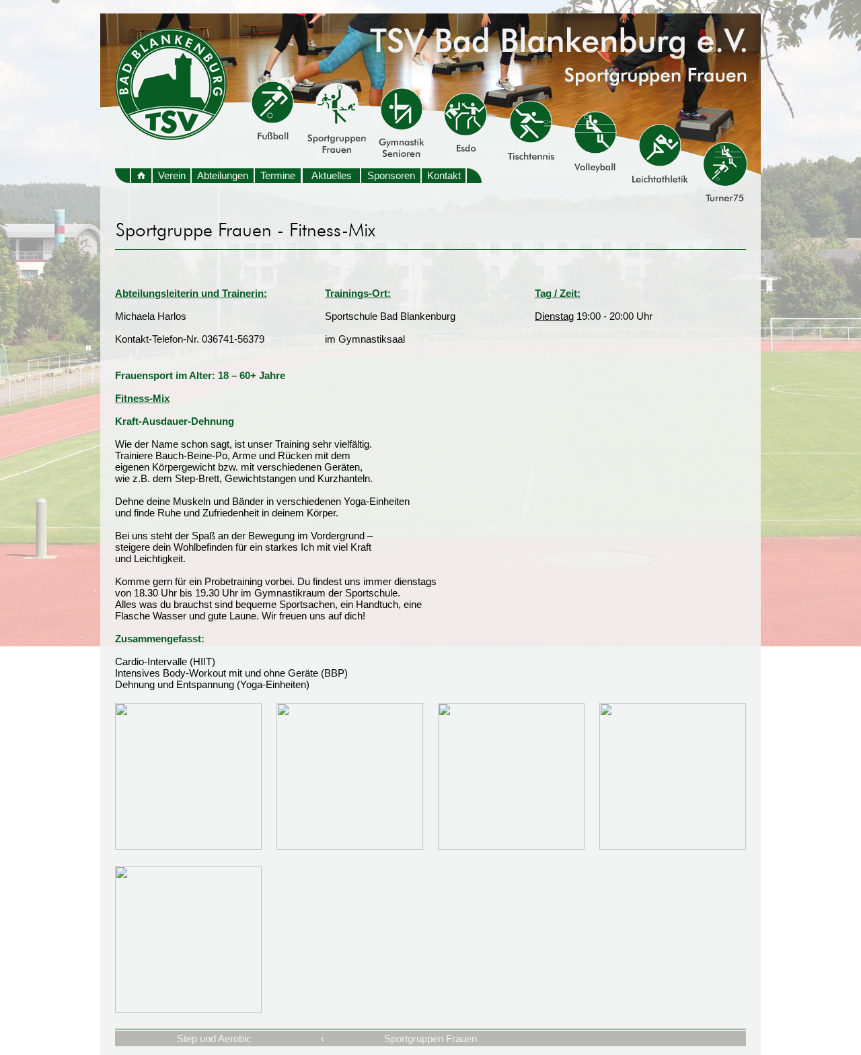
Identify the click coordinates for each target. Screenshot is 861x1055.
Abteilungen (222, 175)
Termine (277, 175)
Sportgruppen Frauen (430, 1038)
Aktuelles (331, 175)
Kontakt (444, 175)
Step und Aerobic (214, 1038)
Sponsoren (391, 175)
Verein (172, 175)
